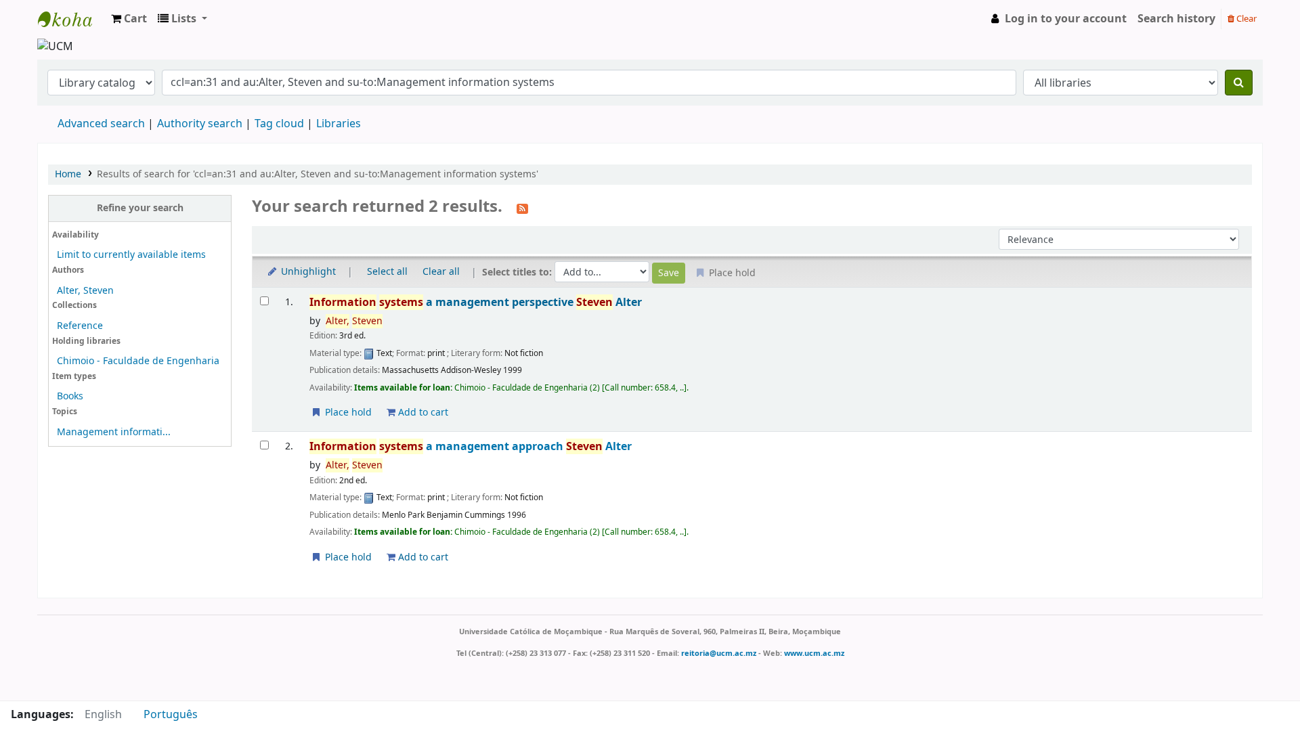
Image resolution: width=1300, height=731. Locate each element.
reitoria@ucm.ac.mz (718, 653)
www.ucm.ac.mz (814, 653)
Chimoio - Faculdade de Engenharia (138, 361)
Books (70, 396)
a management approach (470, 446)
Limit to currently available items (131, 255)
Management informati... (114, 432)
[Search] (1239, 82)
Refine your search (140, 208)
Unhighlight (307, 272)
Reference (80, 326)
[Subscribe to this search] (522, 208)
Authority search (199, 124)
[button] (129, 18)
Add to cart (421, 412)
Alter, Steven (85, 291)
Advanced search (101, 124)
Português (171, 715)
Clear (1245, 18)
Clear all (441, 272)
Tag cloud (279, 124)
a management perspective (475, 302)
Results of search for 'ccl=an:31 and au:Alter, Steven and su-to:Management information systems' (317, 174)
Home (68, 174)
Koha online (72, 18)
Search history (1176, 19)
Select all (387, 272)
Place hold (347, 412)
